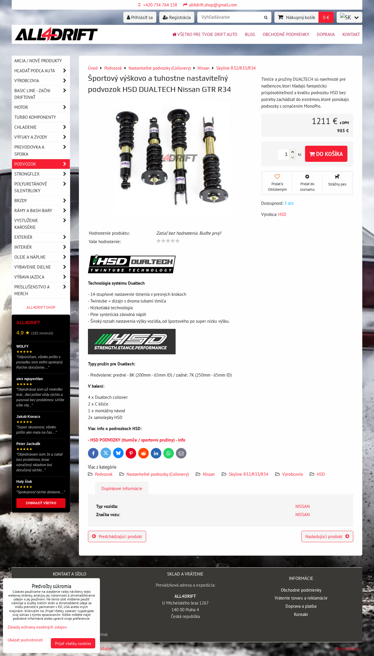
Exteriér (23, 237)
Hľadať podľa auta (34, 70)
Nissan (209, 474)
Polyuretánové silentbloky (30, 187)
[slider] (168, 240)
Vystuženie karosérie (26, 223)
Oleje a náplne (30, 257)
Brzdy (20, 200)
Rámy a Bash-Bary (33, 210)
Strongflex (26, 174)
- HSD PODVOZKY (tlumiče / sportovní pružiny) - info (136, 440)
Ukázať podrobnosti (25, 640)
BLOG (250, 34)
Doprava (326, 34)
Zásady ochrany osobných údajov (37, 627)
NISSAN (302, 506)
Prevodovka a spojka (29, 150)
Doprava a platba (300, 606)
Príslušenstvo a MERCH (31, 290)
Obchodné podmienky (286, 34)
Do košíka (329, 153)
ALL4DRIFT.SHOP (41, 307)
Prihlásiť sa (141, 17)
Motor (21, 107)
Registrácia (179, 17)
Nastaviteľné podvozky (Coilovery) (158, 474)
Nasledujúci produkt (323, 536)
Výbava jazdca (29, 277)
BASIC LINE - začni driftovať (32, 93)
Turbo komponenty (35, 117)
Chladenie (25, 127)
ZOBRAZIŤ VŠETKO (41, 503)
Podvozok (104, 474)
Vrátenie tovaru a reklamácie (301, 598)
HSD (321, 474)
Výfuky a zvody (30, 137)
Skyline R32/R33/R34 (248, 474)
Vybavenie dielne (32, 267)
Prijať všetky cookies (73, 643)
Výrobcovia (292, 474)
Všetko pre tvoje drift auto (207, 34)
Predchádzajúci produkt (120, 536)
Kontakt (351, 34)
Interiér (23, 247)
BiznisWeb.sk (347, 649)
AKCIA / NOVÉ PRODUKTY (38, 60)
